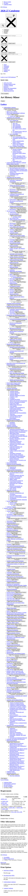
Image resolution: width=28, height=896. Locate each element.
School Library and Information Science (16, 673)
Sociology (12, 290)
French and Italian (14, 245)
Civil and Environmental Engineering (18, 319)
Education (12, 312)
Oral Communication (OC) (19, 137)
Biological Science (14, 191)
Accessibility (7, 857)
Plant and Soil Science (12, 660)
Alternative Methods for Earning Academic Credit (17, 396)
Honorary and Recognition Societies (18, 497)
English (11, 241)
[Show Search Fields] (3, 26)
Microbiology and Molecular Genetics (15, 637)
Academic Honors (14, 391)
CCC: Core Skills (14, 134)
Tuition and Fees (13, 729)
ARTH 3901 (12, 807)
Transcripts (12, 414)
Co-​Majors (12, 398)
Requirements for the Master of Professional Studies (17, 753)
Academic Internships (15, 392)
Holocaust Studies (14, 267)
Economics (12, 239)
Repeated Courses (14, 411)
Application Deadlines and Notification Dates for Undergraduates (16, 448)
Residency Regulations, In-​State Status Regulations (17, 439)
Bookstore (6, 86)
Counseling (9, 572)
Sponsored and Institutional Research (18, 737)
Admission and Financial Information (15, 725)
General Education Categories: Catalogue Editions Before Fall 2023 (16, 163)
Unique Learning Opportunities (14, 469)
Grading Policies (13, 710)
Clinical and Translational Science (15, 548)
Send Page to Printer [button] (8, 870)
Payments (12, 736)
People (5, 32)
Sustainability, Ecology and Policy (18, 376)
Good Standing (13, 406)
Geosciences (9, 596)
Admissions (6, 66)
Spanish (11, 292)
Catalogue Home (8, 4)
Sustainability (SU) (17, 161)
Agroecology (10, 521)
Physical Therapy (11, 657)
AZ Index (6, 3)
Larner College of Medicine (13, 384)
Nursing (11, 356)
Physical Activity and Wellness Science (16, 653)
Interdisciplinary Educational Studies (15, 614)
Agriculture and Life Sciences (14, 177)
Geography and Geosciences (16, 254)
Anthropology (13, 212)
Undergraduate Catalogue (10, 107)
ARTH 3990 (20, 807)
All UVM (6, 31)
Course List (12, 116)
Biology (11, 225)
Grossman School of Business (14, 303)
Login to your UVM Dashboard (8, 77)
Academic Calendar (8, 85)
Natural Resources (11, 638)
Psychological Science (15, 286)
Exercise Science (11, 592)
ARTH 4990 (5, 809)
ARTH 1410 (4, 799)
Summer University (8, 89)
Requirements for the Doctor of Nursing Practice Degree (17, 758)
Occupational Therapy (12, 647)
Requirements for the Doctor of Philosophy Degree (17, 764)
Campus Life (7, 70)
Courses (8, 114)
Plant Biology (13, 209)
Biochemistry (13, 189)
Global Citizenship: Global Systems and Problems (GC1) (20, 156)
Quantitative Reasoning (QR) (16, 173)
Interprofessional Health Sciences (14, 619)
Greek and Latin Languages (13, 599)
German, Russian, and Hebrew (17, 256)
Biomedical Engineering (12, 530)
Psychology (9, 665)
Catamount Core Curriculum (13, 117)
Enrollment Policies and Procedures (18, 709)
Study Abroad (13, 488)
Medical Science (10, 635)
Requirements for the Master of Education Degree (17, 750)
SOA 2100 (19, 812)
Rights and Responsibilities (16, 718)
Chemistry (12, 229)
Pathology (9, 650)
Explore (4, 104)
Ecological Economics (12, 581)
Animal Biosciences (11, 522)
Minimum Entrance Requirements (17, 432)
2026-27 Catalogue (10, 10)
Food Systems (13, 199)
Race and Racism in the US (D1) (17, 168)
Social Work (12, 313)
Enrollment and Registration (13, 419)
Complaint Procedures (15, 399)
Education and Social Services (14, 306)
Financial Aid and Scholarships (14, 464)
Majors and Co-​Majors (12, 111)
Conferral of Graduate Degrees (17, 704)
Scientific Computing (12, 677)
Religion (12, 289)
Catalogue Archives (11, 506)
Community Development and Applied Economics (17, 194)
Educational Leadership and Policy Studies (17, 585)
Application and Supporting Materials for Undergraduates (18, 436)
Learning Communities (15, 478)
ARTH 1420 (4, 803)
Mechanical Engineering (15, 328)
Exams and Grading (14, 403)
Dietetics (9, 579)
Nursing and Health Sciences (13, 344)
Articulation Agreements (15, 453)
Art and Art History (14, 214)
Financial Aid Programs (15, 732)
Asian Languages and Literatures (17, 219)
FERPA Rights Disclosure (16, 404)
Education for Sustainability (13, 584)
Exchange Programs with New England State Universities (17, 476)
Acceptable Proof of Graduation (17, 434)
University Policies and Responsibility (15, 417)
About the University (12, 490)
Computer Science (14, 232)
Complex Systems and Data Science (15, 561)
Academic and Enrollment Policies (15, 699)
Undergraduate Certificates (16, 415)
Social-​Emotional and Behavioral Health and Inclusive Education (16, 682)
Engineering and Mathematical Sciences (16, 315)
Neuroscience (13, 275)
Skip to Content (7, 1)
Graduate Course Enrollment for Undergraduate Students (17, 408)
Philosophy (12, 278)
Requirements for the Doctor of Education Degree (17, 756)
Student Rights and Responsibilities (18, 412)
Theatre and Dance (14, 293)
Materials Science (11, 625)
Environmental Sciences (15, 368)
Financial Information (12, 462)
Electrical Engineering (12, 589)
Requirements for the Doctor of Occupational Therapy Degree (17, 761)
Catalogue (6, 29)
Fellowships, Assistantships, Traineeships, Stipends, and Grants (18, 734)
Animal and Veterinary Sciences (17, 185)
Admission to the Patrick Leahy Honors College (17, 444)
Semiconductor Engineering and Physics (16, 679)
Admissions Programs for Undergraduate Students (16, 442)
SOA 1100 (13, 812)
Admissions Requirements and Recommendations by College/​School (18, 430)
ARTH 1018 (5, 804)
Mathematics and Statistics (16, 271)
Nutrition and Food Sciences (16, 206)
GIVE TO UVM (8, 82)
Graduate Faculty (11, 771)
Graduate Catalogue (8, 508)
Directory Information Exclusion (17, 402)
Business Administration (12, 536)
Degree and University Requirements (18, 400)
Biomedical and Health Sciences (17, 347)
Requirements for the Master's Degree (18, 748)
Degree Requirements (12, 740)
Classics (11, 231)
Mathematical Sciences (12, 627)
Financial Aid (13, 467)
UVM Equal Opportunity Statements (18, 499)
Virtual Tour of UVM (9, 91)
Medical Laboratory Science (13, 633)
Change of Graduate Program (16, 702)
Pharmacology (10, 652)
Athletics (6, 71)
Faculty (8, 501)
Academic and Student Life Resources (16, 739)
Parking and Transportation (10, 88)
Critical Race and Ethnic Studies (17, 235)
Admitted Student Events (9, 84)
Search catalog (4, 35)
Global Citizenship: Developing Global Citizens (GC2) (19, 153)
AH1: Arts (15, 123)
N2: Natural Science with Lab (20, 131)
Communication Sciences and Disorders (16, 551)
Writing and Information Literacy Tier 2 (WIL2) (18, 144)
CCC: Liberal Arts (14, 120)
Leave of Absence (14, 714)
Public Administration (12, 666)
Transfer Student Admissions (16, 454)
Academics (6, 67)
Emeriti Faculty (13, 502)
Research (6, 68)
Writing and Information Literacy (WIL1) (18, 141)
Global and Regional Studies (16, 259)
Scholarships (13, 468)
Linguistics (12, 270)
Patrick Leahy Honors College (14, 383)
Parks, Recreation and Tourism (17, 373)
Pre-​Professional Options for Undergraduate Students (16, 481)
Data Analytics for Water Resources (15, 576)
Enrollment (12, 422)
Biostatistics (9, 534)
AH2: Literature (16, 124)
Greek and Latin (10, 598)
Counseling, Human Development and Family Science (18, 310)
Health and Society (14, 262)
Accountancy (10, 514)
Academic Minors (14, 394)
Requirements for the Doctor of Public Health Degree (17, 769)
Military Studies (13, 479)
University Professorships (16, 495)
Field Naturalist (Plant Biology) (14, 593)
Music (11, 274)
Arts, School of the (14, 218)
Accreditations (13, 498)
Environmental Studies (15, 242)
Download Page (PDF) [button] (9, 875)
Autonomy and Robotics (12, 525)
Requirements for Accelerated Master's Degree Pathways (17, 744)
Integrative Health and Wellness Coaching (16, 612)
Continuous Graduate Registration (18, 705)
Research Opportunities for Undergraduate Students (16, 486)
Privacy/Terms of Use (9, 858)
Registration (12, 423)
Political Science (13, 283)
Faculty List (12, 504)
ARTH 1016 (5, 801)
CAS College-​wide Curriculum (17, 226)
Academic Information (12, 388)
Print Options (4, 778)
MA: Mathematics (17, 127)
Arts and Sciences (11, 211)
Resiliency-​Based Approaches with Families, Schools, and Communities (15, 671)
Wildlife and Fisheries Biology (17, 380)
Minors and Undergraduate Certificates (16, 113)
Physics (11, 280)
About (5, 64)
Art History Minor (17, 216)
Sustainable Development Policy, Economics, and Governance (14, 691)
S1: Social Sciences (17, 132)
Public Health (10, 669)
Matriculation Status (14, 433)
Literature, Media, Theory (13, 622)
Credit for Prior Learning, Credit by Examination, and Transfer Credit (18, 707)
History (11, 265)
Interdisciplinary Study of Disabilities (15, 616)
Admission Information (12, 426)
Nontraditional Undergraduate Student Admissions (17, 458)
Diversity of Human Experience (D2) (17, 150)
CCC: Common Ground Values (17, 146)
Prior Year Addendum (15, 775)
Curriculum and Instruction (13, 573)
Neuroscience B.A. (17, 277)
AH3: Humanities (17, 126)
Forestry (11, 371)
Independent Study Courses (16, 410)
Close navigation (4, 93)
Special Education (11, 687)
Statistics (9, 689)
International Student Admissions (17, 456)
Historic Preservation (11, 608)
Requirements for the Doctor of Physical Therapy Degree (17, 767)
